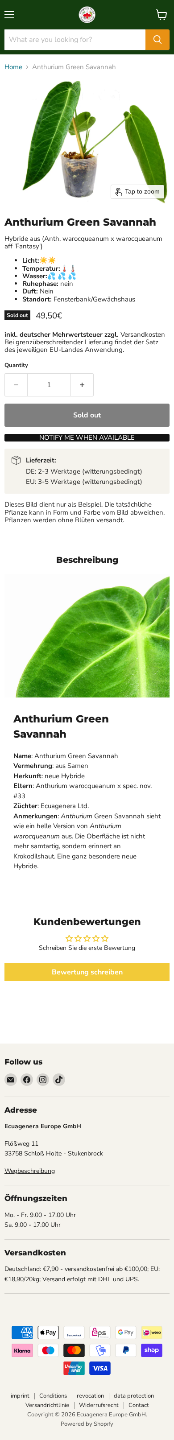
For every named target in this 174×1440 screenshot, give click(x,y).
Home (13, 67)
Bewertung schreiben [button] (87, 972)
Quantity (16, 365)
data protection (134, 1396)
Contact (138, 1405)
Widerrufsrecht (99, 1405)
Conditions (53, 1396)
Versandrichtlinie (47, 1405)
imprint (20, 1396)
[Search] (157, 39)
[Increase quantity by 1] (82, 384)
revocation (90, 1396)
